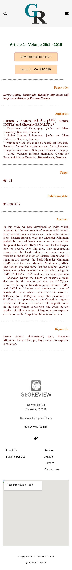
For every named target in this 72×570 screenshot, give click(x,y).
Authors (49, 456)
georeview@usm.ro (36, 426)
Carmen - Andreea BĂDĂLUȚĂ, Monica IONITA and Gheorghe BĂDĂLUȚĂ (36, 123)
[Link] (36, 438)
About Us (11, 450)
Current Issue (52, 469)
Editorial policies (15, 456)
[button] (5, 13)
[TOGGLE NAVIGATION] (58, 13)
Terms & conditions (37, 562)
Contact (49, 463)
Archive (48, 450)
